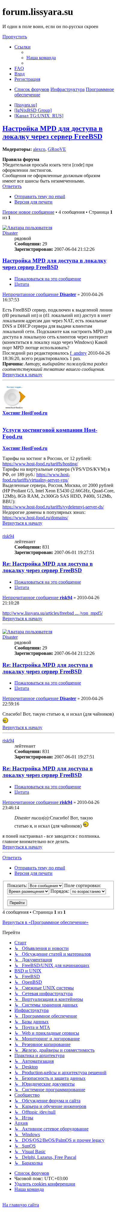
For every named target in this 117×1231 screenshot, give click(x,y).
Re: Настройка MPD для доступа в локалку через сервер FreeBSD (47, 567)
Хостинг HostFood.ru (24, 412)
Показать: (17, 885)
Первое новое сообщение (28, 212)
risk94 (8, 536)
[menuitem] (41, 57)
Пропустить (14, 36)
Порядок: (60, 891)
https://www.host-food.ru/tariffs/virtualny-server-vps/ (36, 477)
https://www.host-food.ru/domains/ (35, 517)
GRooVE (57, 149)
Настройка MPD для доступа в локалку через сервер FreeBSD (52, 132)
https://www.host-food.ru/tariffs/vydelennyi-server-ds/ (53, 506)
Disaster (10, 233)
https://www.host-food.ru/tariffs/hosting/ (40, 463)
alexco (39, 149)
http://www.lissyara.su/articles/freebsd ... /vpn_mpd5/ (52, 613)
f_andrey (78, 353)
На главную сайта (20, 1204)
